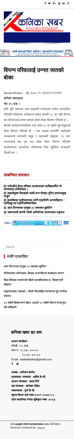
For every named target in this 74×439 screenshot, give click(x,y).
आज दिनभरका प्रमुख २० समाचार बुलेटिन (29, 207)
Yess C (41, 427)
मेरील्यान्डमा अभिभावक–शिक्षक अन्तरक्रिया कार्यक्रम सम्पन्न (34, 273)
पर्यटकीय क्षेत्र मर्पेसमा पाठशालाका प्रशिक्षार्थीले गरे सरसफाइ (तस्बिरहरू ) (33, 188)
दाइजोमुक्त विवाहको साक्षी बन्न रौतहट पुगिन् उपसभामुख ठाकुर (35, 195)
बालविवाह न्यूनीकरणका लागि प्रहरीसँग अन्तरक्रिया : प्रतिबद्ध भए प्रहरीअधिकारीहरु (34, 202)
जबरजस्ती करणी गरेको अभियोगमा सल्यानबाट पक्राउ (35, 212)
